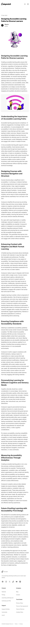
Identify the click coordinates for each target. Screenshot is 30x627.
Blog (17, 591)
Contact (18, 594)
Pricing (3, 594)
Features (4, 591)
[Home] (6, 4)
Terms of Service (20, 609)
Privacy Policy (19, 603)
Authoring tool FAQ (6, 600)
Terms (16, 623)
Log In (3, 615)
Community (4, 612)
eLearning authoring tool (7, 597)
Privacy (21, 623)
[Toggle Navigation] (28, 4)
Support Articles (5, 609)
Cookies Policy (19, 612)
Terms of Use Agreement (22, 606)
